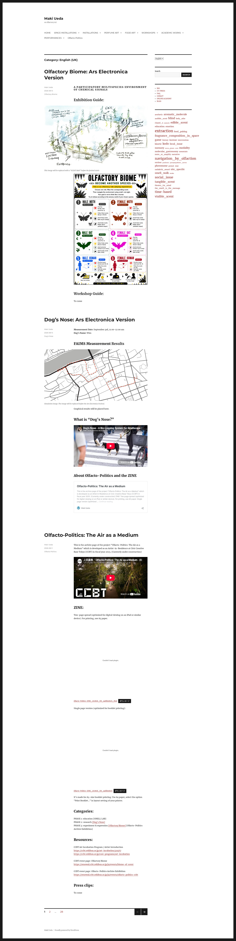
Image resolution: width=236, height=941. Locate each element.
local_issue (176, 143)
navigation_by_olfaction (175, 158)
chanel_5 (159, 123)
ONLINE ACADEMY (164, 99)
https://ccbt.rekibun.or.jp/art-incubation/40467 (97, 850)
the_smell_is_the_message (167, 188)
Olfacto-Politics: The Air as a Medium (91, 535)
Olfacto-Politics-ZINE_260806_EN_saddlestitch (93, 791)
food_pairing (180, 131)
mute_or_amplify (163, 154)
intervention (183, 140)
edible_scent (179, 122)
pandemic (165, 162)
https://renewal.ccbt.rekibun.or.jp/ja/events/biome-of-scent (103, 864)
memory (159, 147)
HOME (47, 33)
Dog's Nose (48, 336)
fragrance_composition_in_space (177, 135)
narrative (176, 154)
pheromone (161, 165)
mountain (183, 151)
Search (157, 71)
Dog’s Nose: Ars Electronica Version (89, 320)
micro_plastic (169, 148)
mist (176, 148)
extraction (164, 131)
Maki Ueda (53, 18)
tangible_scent (165, 181)
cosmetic (167, 123)
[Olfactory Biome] (117, 825)
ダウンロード (125, 701)
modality (184, 147)
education (160, 126)
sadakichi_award (162, 169)
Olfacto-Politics (75, 38)
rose (177, 166)
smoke (172, 173)
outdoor (158, 162)
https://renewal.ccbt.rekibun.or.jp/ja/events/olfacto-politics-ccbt (106, 874)
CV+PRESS (161, 91)
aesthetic (159, 114)
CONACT (160, 96)
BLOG (159, 101)
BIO (158, 88)
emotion (170, 126)
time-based (163, 192)
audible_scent (161, 118)
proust (171, 166)
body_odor (180, 118)
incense (173, 140)
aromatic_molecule (175, 114)
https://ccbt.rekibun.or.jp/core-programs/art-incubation (102, 854)
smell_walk (162, 172)
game (158, 139)
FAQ (158, 93)
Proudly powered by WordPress (67, 930)
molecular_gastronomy (166, 151)
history (165, 140)
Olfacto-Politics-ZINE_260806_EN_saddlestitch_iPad (95, 701)
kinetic (158, 144)
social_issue (164, 177)
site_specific (178, 169)
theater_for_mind (163, 185)
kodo (166, 143)
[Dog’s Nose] (98, 822)
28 (62, 911)
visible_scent (164, 196)
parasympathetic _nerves (178, 162)
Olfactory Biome (50, 94)
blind (171, 118)
